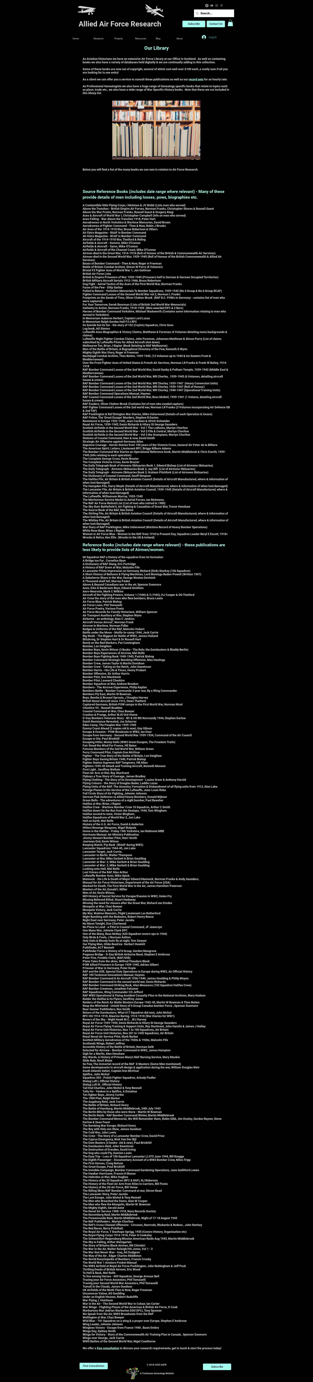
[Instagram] (216, 5)
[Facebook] (207, 5)
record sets (196, 79)
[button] (230, 23)
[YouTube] (211, 5)
